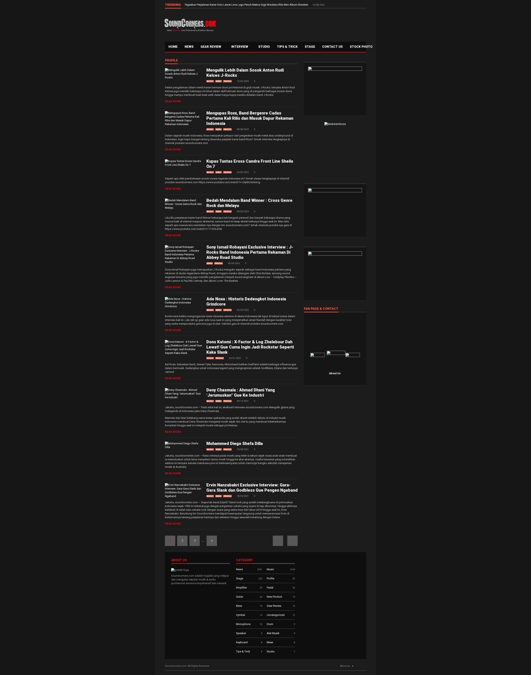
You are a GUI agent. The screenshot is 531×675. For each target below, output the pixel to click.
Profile (171, 60)
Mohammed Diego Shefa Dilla (234, 443)
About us (345, 666)
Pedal (270, 587)
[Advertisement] (291, 24)
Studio (264, 47)
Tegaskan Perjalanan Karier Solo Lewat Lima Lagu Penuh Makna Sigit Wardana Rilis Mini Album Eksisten (247, 4)
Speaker (241, 633)
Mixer (270, 642)
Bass (239, 605)
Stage (239, 578)
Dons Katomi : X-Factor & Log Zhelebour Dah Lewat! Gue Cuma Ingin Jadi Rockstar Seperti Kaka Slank (250, 347)
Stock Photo (361, 47)
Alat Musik (273, 633)
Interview (240, 47)
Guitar (239, 596)
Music (210, 81)
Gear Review (211, 47)
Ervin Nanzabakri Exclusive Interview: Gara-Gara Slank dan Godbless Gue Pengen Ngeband (252, 487)
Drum (270, 624)
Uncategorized (276, 615)
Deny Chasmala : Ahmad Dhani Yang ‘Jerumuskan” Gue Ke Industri (240, 392)
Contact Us (332, 47)
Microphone (243, 624)
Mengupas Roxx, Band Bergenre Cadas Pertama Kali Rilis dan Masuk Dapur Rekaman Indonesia (249, 118)
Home (173, 47)
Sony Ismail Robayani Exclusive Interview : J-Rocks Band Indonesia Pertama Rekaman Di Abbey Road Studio (249, 252)
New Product (274, 596)
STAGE (310, 47)
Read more (173, 101)
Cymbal (240, 615)
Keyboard (242, 642)
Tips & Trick (287, 47)
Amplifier (241, 587)
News (189, 47)
